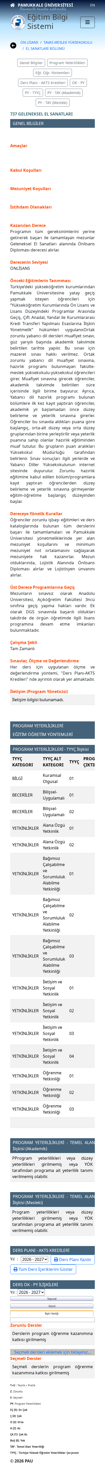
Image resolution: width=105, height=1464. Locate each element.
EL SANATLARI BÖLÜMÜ (45, 48)
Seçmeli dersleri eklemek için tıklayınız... (52, 1352)
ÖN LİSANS (29, 42)
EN (92, 5)
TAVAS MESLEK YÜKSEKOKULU (68, 42)
